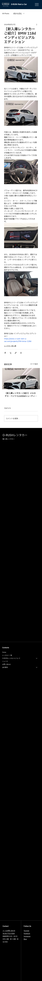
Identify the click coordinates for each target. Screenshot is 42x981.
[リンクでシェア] (16, 353)
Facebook (27, 933)
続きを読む (17, 13)
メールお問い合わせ (9, 931)
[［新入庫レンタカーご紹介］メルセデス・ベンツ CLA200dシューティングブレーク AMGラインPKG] (21, 378)
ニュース (5, 661)
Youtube (26, 931)
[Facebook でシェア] (5, 353)
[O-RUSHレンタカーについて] (36, 658)
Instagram (27, 936)
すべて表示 (34, 364)
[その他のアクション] (36, 24)
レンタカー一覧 (7, 655)
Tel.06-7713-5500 (9, 933)
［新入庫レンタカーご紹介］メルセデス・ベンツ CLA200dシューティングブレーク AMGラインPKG (21, 395)
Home (4, 652)
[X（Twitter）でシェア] (10, 353)
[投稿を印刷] (21, 353)
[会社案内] (36, 667)
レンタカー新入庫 (10, 346)
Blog (25, 939)
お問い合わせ (6, 664)
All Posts (5, 13)
